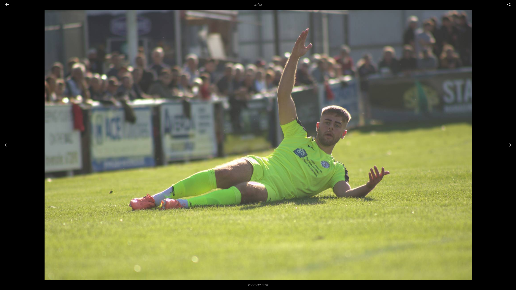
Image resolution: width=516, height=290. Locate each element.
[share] (508, 5)
